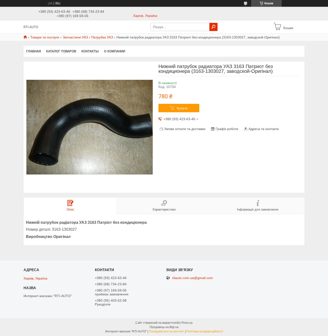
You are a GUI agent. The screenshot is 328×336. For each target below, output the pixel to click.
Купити (182, 108)
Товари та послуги (44, 37)
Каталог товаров (61, 51)
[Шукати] (213, 27)
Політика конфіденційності (204, 331)
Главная (33, 51)
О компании (114, 51)
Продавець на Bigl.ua (164, 327)
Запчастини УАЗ (75, 37)
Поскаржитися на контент (166, 331)
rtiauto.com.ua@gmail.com (192, 278)
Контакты (90, 51)
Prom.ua (187, 322)
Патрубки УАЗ (102, 37)
